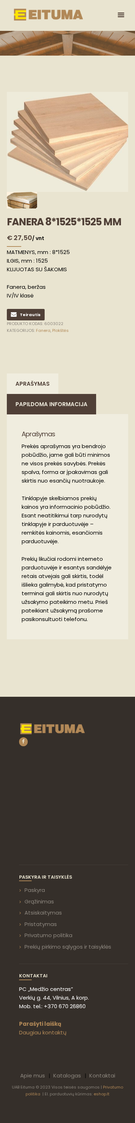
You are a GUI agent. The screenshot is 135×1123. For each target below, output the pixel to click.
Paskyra (34, 890)
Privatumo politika (48, 935)
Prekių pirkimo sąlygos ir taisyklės (67, 946)
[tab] (32, 383)
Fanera (43, 330)
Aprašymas (32, 383)
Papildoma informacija (51, 404)
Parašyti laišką (40, 1024)
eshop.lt (101, 1094)
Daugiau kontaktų (43, 1032)
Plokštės (60, 330)
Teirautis (30, 315)
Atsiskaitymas (43, 912)
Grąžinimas (39, 901)
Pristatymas (40, 924)
